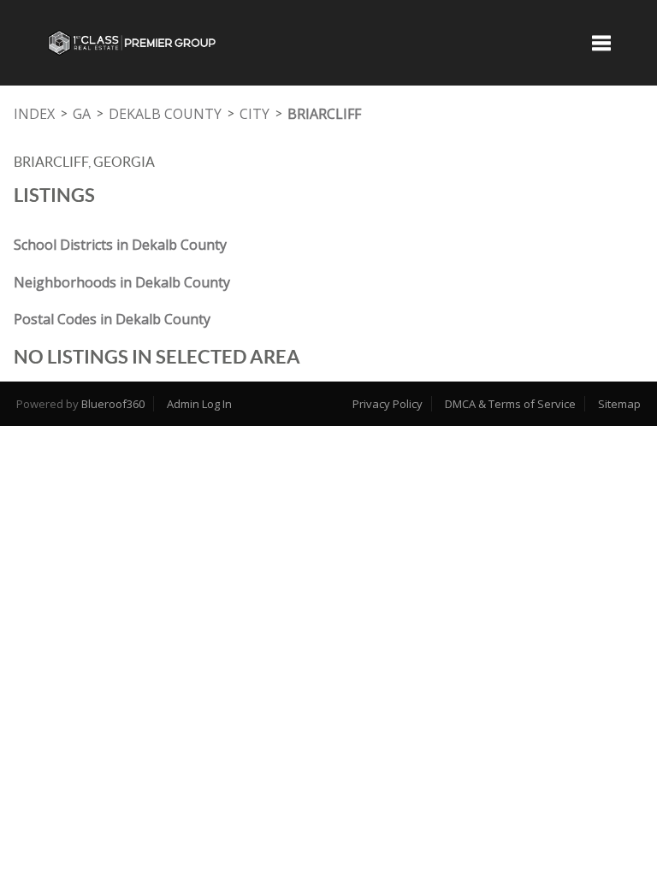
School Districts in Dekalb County (120, 244)
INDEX (34, 113)
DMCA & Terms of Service (510, 403)
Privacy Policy (387, 403)
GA (82, 113)
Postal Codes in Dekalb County (112, 319)
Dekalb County (165, 113)
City (254, 113)
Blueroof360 (113, 403)
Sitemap (619, 403)
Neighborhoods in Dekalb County (122, 282)
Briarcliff (324, 113)
